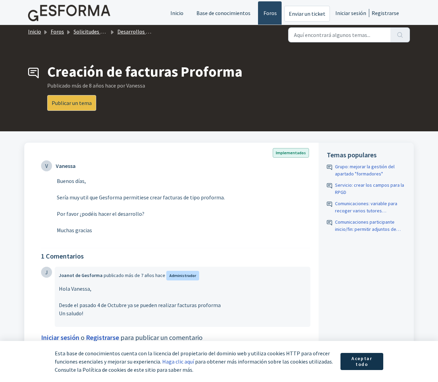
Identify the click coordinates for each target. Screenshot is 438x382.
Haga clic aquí (178, 361)
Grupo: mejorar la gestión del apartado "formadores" (365, 170)
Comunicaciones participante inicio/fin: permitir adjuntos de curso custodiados (365, 226)
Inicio (176, 13)
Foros (270, 13)
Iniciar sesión (350, 13)
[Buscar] (400, 34)
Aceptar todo (361, 361)
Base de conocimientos (223, 13)
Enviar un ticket (307, 13)
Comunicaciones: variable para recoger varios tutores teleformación (366, 207)
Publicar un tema (72, 103)
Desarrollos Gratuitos (142, 31)
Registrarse (385, 13)
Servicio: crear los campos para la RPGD (369, 188)
